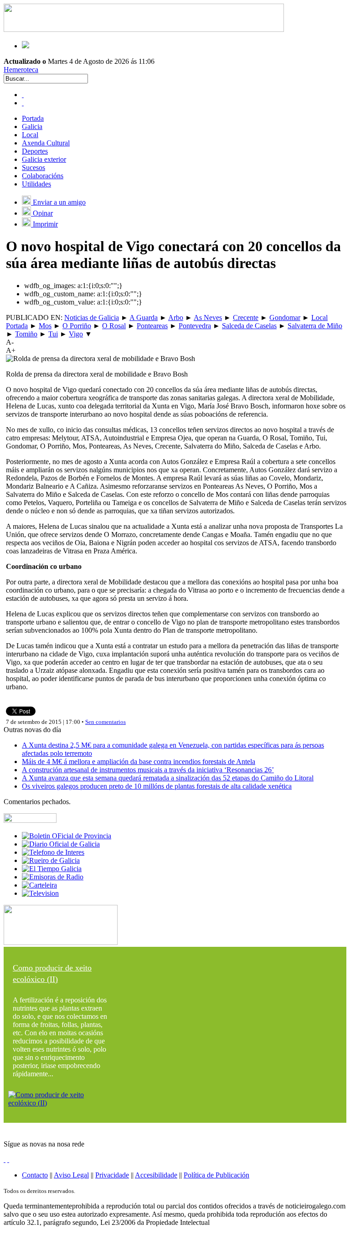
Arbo (175, 317)
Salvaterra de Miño (315, 326)
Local (30, 135)
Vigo (76, 334)
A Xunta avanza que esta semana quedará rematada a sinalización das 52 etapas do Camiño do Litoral (168, 778)
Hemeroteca (21, 69)
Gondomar (284, 317)
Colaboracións (42, 176)
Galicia (32, 126)
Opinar (42, 213)
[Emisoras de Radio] (52, 877)
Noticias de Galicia (91, 317)
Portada (33, 118)
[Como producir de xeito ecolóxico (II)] (60, 1103)
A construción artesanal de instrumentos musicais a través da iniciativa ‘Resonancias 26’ (148, 770)
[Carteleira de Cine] (39, 885)
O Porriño (76, 326)
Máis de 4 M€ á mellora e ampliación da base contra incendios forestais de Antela (138, 761)
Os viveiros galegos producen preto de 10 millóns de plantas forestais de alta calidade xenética (157, 786)
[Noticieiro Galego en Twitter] (23, 103)
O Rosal (114, 326)
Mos (45, 326)
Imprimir (44, 224)
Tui (53, 334)
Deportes (35, 151)
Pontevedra (195, 326)
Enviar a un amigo (58, 202)
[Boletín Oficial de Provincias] (66, 836)
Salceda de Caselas (249, 326)
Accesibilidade (156, 1175)
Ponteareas (152, 326)
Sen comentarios (105, 721)
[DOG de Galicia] (61, 844)
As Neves (208, 317)
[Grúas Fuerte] (144, 29)
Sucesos (33, 167)
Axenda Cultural (46, 143)
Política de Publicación (216, 1175)
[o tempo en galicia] (52, 869)
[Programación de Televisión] (40, 893)
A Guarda (143, 317)
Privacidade (112, 1175)
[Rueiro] (51, 860)
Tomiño (26, 334)
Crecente (245, 317)
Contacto (35, 1175)
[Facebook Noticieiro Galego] (23, 94)
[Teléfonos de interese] (53, 852)
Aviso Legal (71, 1175)
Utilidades (36, 184)
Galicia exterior (44, 159)
